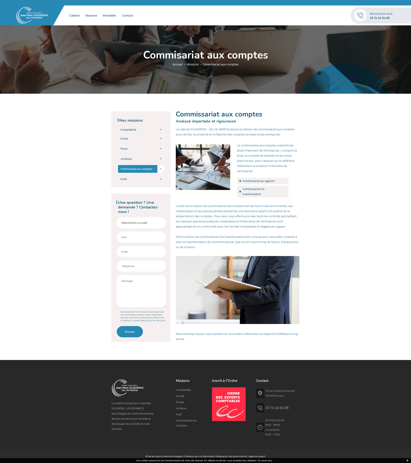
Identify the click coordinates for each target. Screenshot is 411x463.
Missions (91, 15)
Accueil (178, 64)
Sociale (180, 396)
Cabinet (74, 15)
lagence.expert (257, 456)
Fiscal (123, 148)
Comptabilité (128, 129)
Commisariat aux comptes (136, 169)
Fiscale (180, 402)
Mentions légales (173, 456)
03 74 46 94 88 (380, 18)
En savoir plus (265, 460)
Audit (123, 179)
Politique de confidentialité (199, 456)
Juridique (126, 159)
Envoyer (130, 331)
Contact (127, 15)
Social (124, 138)
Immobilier (109, 15)
